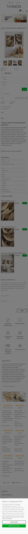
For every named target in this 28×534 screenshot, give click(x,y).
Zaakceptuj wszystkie (14, 526)
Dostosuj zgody (14, 522)
